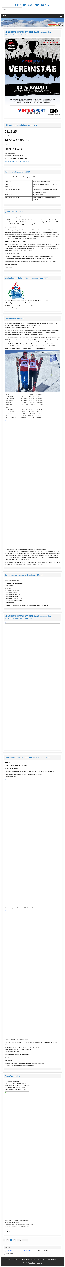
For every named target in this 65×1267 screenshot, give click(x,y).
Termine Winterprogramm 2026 (17, 172)
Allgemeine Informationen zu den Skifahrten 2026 (17, 1251)
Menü (5, 15)
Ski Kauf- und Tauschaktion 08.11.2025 (21, 125)
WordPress (32, 1263)
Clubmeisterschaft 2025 (14, 318)
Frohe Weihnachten (13, 1076)
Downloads (41, 1259)
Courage (39, 1263)
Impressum (16, 1259)
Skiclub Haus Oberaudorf (28, 1259)
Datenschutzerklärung (52, 1259)
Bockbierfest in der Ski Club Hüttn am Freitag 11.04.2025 (28, 757)
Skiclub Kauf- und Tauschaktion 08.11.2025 (17, 161)
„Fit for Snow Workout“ (14, 212)
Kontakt (9, 1259)
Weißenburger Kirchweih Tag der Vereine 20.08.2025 (26, 278)
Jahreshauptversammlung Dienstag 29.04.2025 (24, 575)
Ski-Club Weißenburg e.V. (32, 5)
